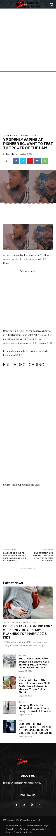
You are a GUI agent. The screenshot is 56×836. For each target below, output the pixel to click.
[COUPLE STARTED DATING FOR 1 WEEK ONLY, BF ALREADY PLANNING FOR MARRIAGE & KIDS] (28, 603)
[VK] (37, 161)
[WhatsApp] (45, 161)
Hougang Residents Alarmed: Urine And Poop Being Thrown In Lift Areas (35, 708)
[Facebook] (16, 161)
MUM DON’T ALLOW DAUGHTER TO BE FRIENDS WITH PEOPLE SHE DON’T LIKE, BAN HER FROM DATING (36, 729)
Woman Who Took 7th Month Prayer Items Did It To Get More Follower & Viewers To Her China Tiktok (34, 686)
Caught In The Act (10, 135)
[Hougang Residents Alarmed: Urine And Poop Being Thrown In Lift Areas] (9, 707)
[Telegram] (32, 805)
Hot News (25, 135)
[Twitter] (23, 161)
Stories (6, 622)
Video (34, 135)
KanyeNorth (11, 154)
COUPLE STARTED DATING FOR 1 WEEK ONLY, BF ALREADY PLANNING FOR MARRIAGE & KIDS (27, 631)
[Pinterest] (30, 161)
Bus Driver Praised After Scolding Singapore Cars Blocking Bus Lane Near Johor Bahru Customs (34, 663)
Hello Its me (16, 622)
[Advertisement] (28, 36)
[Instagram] (24, 805)
